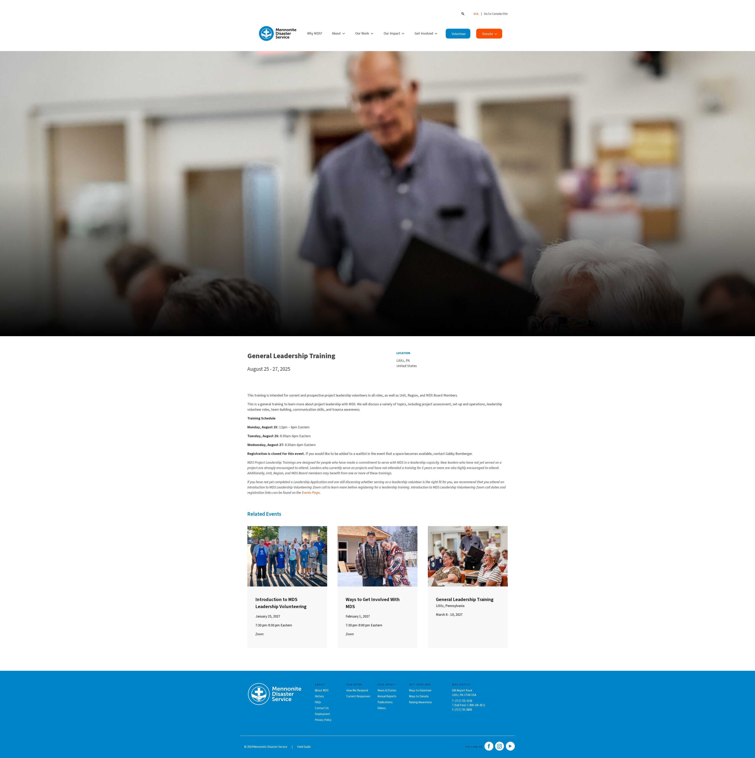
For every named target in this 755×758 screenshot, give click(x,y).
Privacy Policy (323, 720)
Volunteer (459, 33)
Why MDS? (314, 33)
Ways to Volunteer (420, 690)
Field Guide (304, 747)
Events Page (311, 492)
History (319, 696)
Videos (382, 708)
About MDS (322, 690)
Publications (385, 702)
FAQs (318, 702)
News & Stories (387, 690)
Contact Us (322, 708)
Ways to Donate (419, 696)
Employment (322, 714)
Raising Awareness (420, 702)
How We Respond (357, 690)
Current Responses (358, 696)
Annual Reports (387, 696)
